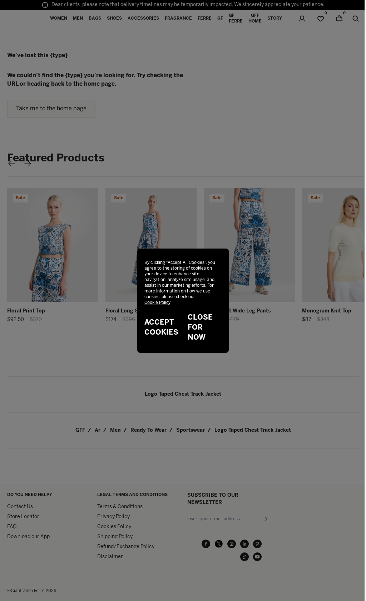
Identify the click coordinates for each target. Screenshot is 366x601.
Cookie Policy (157, 303)
